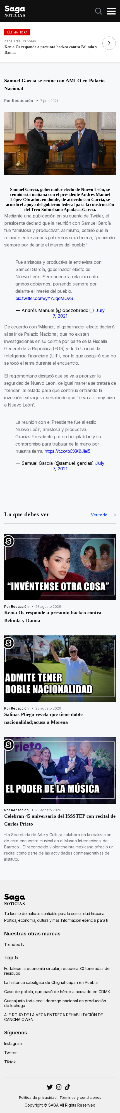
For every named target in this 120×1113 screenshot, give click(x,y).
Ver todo (99, 514)
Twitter (10, 1052)
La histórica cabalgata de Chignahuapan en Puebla (51, 982)
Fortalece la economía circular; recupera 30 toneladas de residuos (57, 971)
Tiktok (10, 1061)
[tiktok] (67, 1087)
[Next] (109, 43)
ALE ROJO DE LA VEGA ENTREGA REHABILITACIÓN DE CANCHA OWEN (53, 1017)
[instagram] (50, 1087)
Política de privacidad (38, 1097)
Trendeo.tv (14, 944)
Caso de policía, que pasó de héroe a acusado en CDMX (57, 991)
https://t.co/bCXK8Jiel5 (67, 451)
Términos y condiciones (80, 1097)
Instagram (13, 1043)
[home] (14, 10)
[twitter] (58, 1087)
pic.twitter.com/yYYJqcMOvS (44, 298)
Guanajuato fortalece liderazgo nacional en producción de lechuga (55, 1003)
